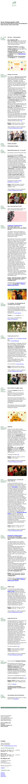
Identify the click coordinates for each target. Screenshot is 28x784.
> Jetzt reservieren (5, 766)
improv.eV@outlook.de (13, 319)
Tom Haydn (15, 486)
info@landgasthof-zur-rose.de (10, 745)
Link (21, 120)
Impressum (3, 775)
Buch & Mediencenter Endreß (15, 128)
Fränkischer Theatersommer (15, 225)
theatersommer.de (20, 282)
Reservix (15, 684)
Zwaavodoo (16, 181)
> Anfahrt (3, 767)
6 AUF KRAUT (17, 313)
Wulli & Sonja (11, 591)
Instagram (3, 773)
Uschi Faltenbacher (15, 340)
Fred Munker (10, 338)
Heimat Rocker (22, 54)
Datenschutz (3, 776)
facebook (3, 772)
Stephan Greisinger (22, 338)
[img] (14, 4)
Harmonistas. (16, 698)
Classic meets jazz (20, 363)
